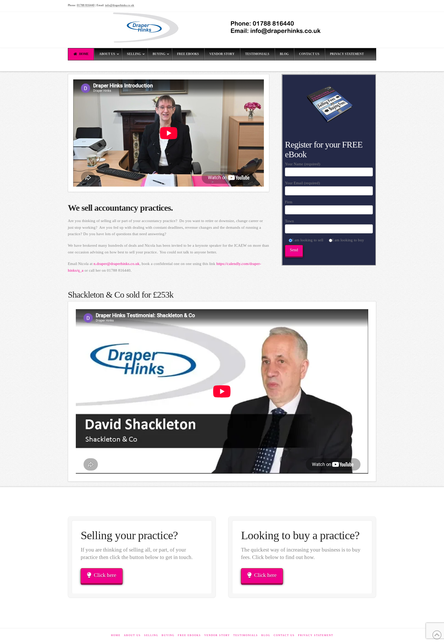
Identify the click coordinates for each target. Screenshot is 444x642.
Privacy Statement (315, 635)
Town (289, 221)
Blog (265, 635)
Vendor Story (217, 635)
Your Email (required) (302, 183)
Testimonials (245, 635)
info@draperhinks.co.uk (119, 5)
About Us (132, 635)
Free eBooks (189, 635)
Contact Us (284, 635)
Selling (151, 635)
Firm (288, 202)
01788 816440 (86, 5)
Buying (168, 635)
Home (116, 635)
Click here (105, 575)
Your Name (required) (302, 164)
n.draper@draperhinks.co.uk (117, 264)
